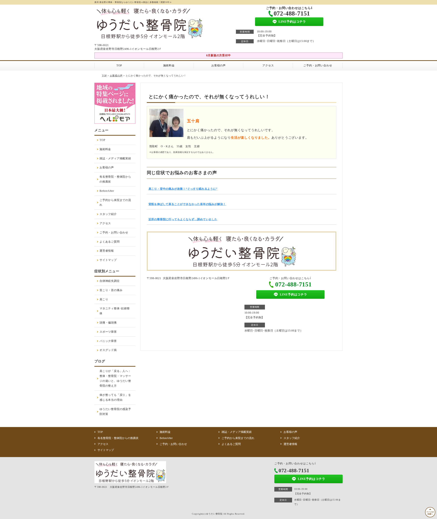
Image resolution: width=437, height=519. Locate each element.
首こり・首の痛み (111, 290)
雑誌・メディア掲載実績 (115, 158)
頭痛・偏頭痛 (108, 322)
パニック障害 (108, 341)
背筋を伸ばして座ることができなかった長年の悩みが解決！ (187, 204)
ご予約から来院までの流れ (115, 202)
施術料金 (169, 65)
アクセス (268, 65)
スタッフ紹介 (108, 214)
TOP (119, 65)
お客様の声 (218, 65)
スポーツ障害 (108, 331)
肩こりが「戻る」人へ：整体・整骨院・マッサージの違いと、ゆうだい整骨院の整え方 (115, 378)
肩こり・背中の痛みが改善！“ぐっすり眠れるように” (183, 188)
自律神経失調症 (110, 280)
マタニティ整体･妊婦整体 (115, 311)
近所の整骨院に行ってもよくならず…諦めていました (183, 219)
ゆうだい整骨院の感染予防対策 (115, 411)
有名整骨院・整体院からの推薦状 (115, 179)
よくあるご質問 (110, 241)
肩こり (104, 299)
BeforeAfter (107, 190)
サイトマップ (108, 259)
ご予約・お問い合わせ (317, 65)
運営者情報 (107, 250)
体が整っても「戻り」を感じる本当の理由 (115, 397)
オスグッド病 (108, 350)
